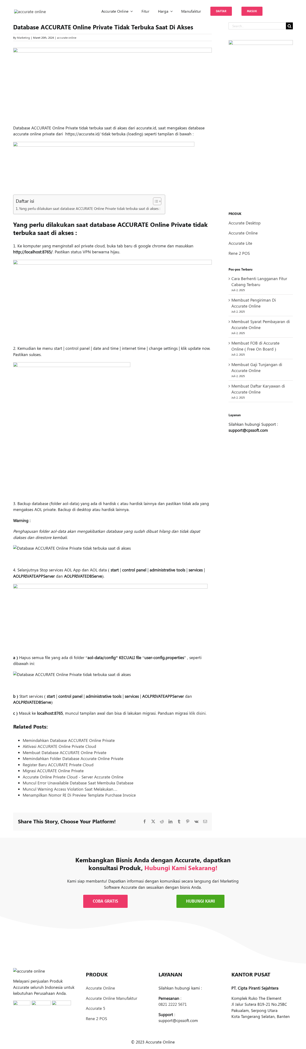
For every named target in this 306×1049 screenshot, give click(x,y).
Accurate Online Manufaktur (111, 998)
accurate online (66, 37)
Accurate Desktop (245, 222)
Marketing (23, 37)
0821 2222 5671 (172, 1004)
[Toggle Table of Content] (154, 201)
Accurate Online (243, 232)
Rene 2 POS (239, 253)
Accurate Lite (240, 243)
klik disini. (198, 713)
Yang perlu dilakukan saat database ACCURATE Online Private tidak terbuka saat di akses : (89, 208)
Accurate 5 (95, 1008)
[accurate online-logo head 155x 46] (30, 11)
